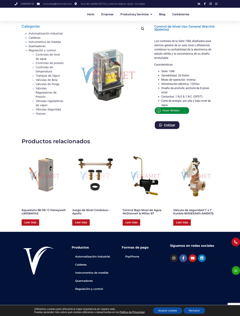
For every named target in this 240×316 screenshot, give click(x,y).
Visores (41, 113)
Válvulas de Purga (47, 84)
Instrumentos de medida (45, 42)
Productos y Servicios (134, 14)
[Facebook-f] (183, 258)
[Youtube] (192, 258)
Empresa (107, 14)
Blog (162, 14)
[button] (143, 29)
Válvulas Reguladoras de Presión (46, 92)
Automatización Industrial (46, 33)
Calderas (34, 37)
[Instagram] (174, 258)
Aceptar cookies (167, 310)
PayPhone (132, 256)
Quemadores (37, 46)
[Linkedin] (202, 258)
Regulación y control (42, 50)
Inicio (90, 14)
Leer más (30, 222)
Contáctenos (180, 14)
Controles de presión (50, 63)
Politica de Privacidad (132, 312)
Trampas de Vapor (48, 75)
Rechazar (194, 310)
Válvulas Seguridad (48, 109)
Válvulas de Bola (46, 80)
